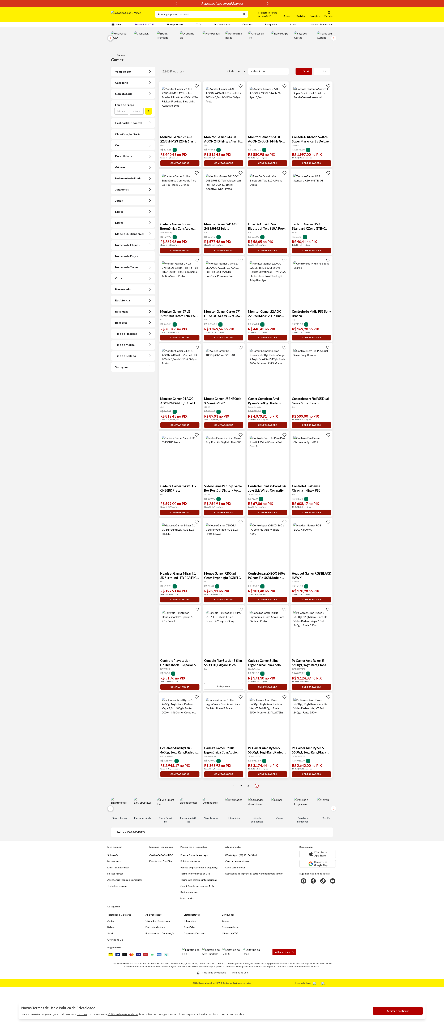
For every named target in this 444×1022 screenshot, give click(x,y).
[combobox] (198, 14)
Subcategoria (124, 93)
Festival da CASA (145, 24)
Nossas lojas (114, 861)
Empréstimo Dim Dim (160, 861)
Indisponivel (223, 686)
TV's (198, 24)
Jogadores (122, 189)
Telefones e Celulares (119, 914)
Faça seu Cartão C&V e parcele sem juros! (222, 3)
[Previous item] (176, 3)
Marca (119, 211)
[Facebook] (313, 881)
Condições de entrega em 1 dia (197, 886)
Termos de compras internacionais (198, 879)
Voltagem (121, 367)
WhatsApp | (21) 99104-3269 (241, 855)
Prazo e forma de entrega (194, 855)
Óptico (119, 278)
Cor (117, 145)
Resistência (122, 300)
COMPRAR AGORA (179, 163)
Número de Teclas (126, 267)
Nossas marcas (115, 873)
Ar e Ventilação (222, 24)
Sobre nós (112, 855)
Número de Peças (126, 256)
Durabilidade (123, 156)
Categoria (121, 82)
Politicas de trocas (190, 861)
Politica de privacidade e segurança (199, 867)
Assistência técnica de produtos (124, 879)
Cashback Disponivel (128, 122)
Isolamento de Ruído (128, 178)
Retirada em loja (189, 892)
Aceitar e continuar (397, 1010)
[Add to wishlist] (196, 85)
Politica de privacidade (214, 972)
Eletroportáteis (175, 24)
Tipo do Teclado (125, 355)
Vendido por (123, 71)
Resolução (122, 311)
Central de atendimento (238, 861)
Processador (123, 289)
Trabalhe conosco (117, 886)
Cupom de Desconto (195, 933)
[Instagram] (303, 881)
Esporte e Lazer (230, 927)
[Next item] (268, 3)
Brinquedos (271, 24)
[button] (263, 14)
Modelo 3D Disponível (129, 233)
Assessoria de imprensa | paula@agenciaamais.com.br (254, 873)
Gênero (120, 167)
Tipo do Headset (126, 333)
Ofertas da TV (230, 933)
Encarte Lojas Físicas (118, 867)
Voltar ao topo (282, 951)
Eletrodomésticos (155, 927)
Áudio (293, 24)
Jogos (119, 200)
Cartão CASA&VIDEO (161, 855)
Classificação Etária (127, 134)
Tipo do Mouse (125, 344)
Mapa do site (187, 898)
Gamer (225, 920)
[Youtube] (332, 881)
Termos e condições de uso (195, 873)
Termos (82, 1014)
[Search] (244, 14)
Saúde (110, 933)
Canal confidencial (235, 867)
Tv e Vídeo (189, 927)
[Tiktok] (323, 881)
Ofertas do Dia (115, 939)
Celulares (247, 24)
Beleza (110, 927)
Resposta (121, 322)
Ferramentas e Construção (160, 933)
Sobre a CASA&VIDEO (131, 832)
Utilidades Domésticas (321, 24)
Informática (190, 920)
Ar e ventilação (154, 914)
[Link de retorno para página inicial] (132, 14)
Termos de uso (240, 972)
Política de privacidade (123, 1014)
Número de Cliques (127, 244)
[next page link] (257, 785)
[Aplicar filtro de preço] (148, 111)
